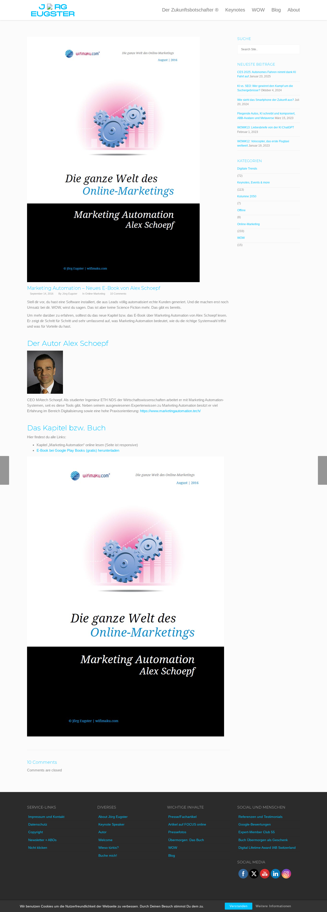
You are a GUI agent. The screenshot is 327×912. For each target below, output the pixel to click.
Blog (276, 9)
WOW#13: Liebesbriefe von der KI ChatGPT (265, 127)
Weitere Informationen (273, 906)
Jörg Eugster (69, 293)
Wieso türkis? (108, 847)
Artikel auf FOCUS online (187, 824)
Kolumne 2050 (246, 196)
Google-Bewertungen (254, 824)
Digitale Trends (247, 168)
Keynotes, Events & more (253, 182)
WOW (258, 9)
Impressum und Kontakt (46, 817)
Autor (102, 832)
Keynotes (235, 9)
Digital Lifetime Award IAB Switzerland (267, 847)
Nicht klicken (37, 847)
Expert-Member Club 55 (256, 832)
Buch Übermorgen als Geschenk (263, 840)
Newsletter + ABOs (42, 840)
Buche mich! (107, 855)
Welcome (105, 840)
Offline (241, 210)
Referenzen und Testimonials (260, 817)
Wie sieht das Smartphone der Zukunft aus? (265, 100)
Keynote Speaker (111, 824)
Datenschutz (37, 824)
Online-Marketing (95, 293)
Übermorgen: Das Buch (186, 840)
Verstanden (239, 906)
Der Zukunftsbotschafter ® (190, 9)
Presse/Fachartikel (182, 817)
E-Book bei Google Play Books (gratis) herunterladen (78, 450)
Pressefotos (177, 832)
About (294, 9)
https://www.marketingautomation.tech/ (170, 411)
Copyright (35, 832)
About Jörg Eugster (113, 817)
